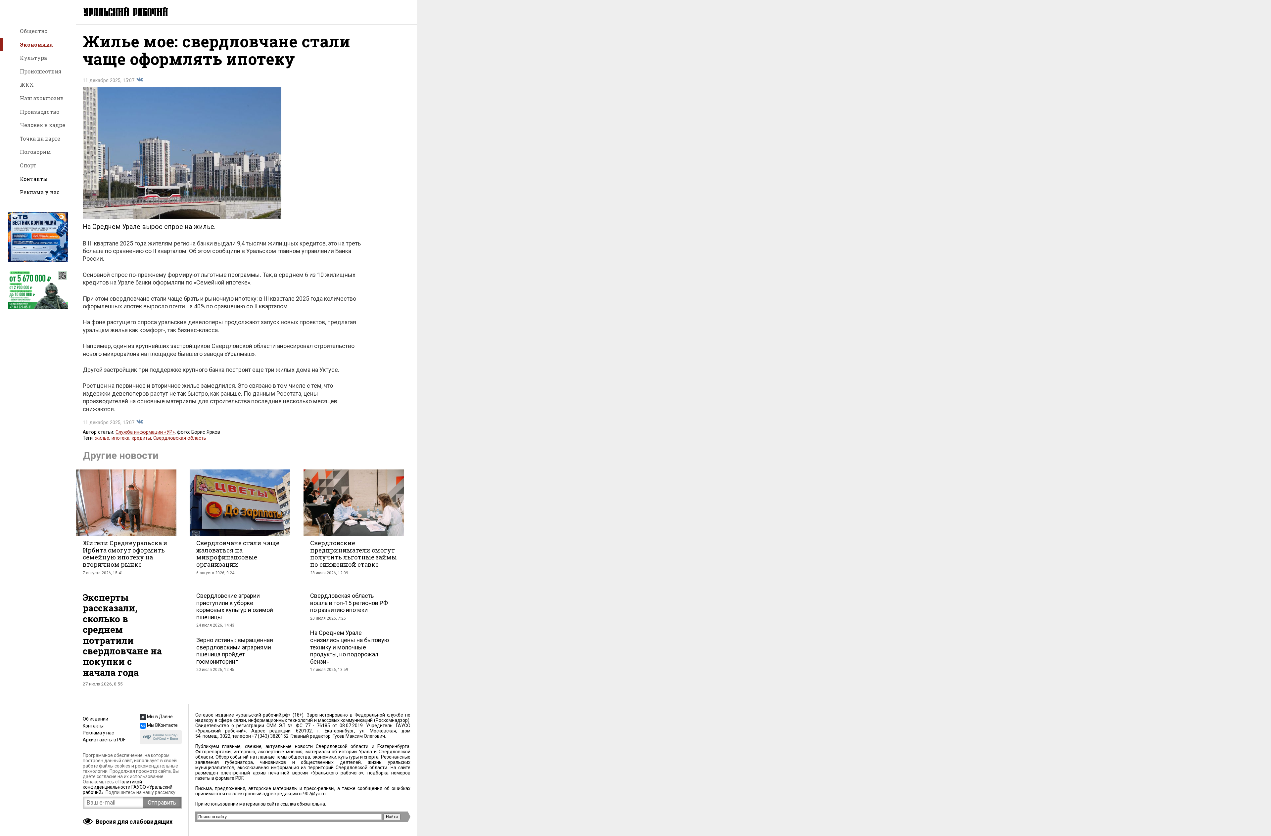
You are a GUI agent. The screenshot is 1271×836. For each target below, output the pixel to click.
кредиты (141, 438)
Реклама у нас (40, 192)
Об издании (95, 719)
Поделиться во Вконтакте (140, 80)
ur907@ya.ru (312, 793)
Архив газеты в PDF (104, 739)
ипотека (120, 438)
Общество (33, 30)
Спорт (28, 165)
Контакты (34, 178)
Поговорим (35, 151)
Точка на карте (40, 138)
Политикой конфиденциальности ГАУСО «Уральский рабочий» (127, 787)
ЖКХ (27, 84)
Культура (33, 57)
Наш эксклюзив (42, 98)
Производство (39, 111)
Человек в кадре (42, 124)
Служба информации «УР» (145, 432)
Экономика (36, 44)
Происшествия (41, 71)
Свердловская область (179, 438)
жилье (102, 438)
